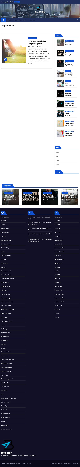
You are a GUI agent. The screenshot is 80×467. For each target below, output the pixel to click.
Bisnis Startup (5, 232)
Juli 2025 (57, 221)
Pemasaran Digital (6, 363)
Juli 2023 (57, 309)
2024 (57, 160)
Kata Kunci (4, 290)
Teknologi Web (5, 413)
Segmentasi (4, 390)
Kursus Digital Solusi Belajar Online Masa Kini (69, 75)
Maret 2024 (58, 282)
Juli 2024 (57, 267)
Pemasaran (4, 355)
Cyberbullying (5, 248)
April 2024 (57, 278)
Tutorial (3, 421)
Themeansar (28, 463)
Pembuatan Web (6, 371)
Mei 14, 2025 (32, 46)
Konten (3, 325)
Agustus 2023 (58, 305)
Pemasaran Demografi (7, 359)
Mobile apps (4, 340)
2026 (57, 152)
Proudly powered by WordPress (8, 463)
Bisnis (3, 224)
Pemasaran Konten (6, 367)
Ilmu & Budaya (5, 282)
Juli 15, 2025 (47, 199)
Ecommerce (4, 263)
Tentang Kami (75, 463)
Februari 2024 (59, 286)
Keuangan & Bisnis (32, 38)
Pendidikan (65, 192)
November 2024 (59, 251)
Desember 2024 (59, 248)
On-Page (3, 348)
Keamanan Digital (6, 298)
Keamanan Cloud (6, 294)
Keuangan (4, 317)
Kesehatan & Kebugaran (8, 309)
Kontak (32, 20)
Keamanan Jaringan (7, 302)
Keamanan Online (6, 305)
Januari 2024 (58, 290)
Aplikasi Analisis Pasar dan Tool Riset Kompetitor (69, 105)
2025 (57, 156)
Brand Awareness (6, 240)
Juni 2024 (57, 271)
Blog (56, 463)
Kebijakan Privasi (20, 20)
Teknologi (68, 91)
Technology (4, 406)
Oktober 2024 (58, 255)
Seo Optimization (6, 402)
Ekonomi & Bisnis (6, 271)
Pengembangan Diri (7, 379)
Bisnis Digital (5, 228)
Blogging (3, 236)
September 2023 (59, 302)
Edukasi (3, 267)
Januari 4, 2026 (9, 199)
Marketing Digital (6, 332)
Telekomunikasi (5, 417)
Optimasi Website (6, 352)
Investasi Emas (5, 286)
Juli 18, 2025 (28, 199)
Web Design (4, 425)
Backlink (3, 221)
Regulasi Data (5, 386)
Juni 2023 (57, 313)
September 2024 (59, 259)
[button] (77, 20)
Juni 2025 (57, 224)
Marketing (4, 329)
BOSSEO (40, 11)
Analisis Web (5, 217)
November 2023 (59, 298)
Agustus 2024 (58, 263)
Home (9, 20)
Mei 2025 (57, 228)
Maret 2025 (58, 236)
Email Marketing (5, 275)
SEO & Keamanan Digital (8, 398)
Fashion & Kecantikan (7, 278)
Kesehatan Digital (6, 313)
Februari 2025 (59, 240)
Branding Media (5, 244)
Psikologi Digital (5, 382)
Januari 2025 (58, 244)
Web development (6, 429)
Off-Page (3, 344)
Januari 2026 (58, 217)
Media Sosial (5, 336)
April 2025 (57, 232)
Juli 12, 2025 (67, 199)
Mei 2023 (57, 317)
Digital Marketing (6, 255)
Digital (3, 251)
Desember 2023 (59, 294)
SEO (2, 394)
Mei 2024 (57, 275)
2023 (57, 164)
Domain (3, 259)
